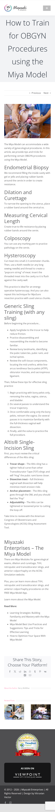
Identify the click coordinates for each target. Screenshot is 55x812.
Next (46, 93)
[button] (6, 712)
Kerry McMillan (24, 688)
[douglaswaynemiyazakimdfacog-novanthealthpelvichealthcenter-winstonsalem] (27, 733)
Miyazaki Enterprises (32, 789)
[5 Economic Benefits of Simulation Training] (41, 705)
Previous (36, 93)
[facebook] (5, 803)
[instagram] (10, 803)
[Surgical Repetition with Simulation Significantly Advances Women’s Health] (14, 705)
